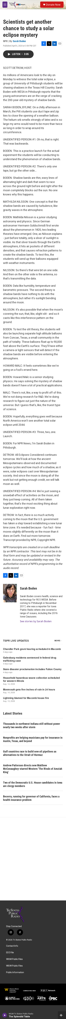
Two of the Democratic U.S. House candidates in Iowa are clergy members (32, 784)
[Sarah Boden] (10, 593)
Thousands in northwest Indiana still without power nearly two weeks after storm (31, 725)
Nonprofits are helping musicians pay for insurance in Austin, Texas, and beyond (32, 739)
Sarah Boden (19, 41)
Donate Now (53, 4)
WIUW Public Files (14, 966)
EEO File (10, 952)
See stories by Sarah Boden (36, 621)
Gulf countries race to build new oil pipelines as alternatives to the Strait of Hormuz (29, 753)
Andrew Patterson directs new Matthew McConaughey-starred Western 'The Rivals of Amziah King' (32, 769)
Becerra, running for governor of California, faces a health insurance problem (31, 798)
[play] (5, 1015)
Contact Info (12, 946)
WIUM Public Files (14, 959)
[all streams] (62, 1015)
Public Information (15, 972)
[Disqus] (33, 858)
